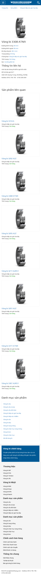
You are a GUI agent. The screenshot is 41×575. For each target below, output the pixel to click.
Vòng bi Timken (8, 476)
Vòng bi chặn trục (9, 435)
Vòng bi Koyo (7, 489)
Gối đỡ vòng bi (7, 438)
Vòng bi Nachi (7, 494)
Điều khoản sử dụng (9, 550)
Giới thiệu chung (8, 558)
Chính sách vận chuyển (10, 547)
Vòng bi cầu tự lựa (9, 407)
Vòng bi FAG (7, 473)
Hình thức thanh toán (10, 544)
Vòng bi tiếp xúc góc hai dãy (18, 56)
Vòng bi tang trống (9, 426)
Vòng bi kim (7, 432)
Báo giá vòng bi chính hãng (11, 563)
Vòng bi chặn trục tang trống (12, 429)
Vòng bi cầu (7, 404)
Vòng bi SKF (7, 470)
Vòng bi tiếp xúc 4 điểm (10, 416)
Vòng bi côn (7, 419)
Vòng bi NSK (7, 486)
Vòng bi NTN (7, 492)
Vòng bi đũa (7, 422)
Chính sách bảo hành (10, 542)
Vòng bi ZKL (7, 478)
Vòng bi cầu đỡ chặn (9, 410)
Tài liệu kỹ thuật (8, 560)
